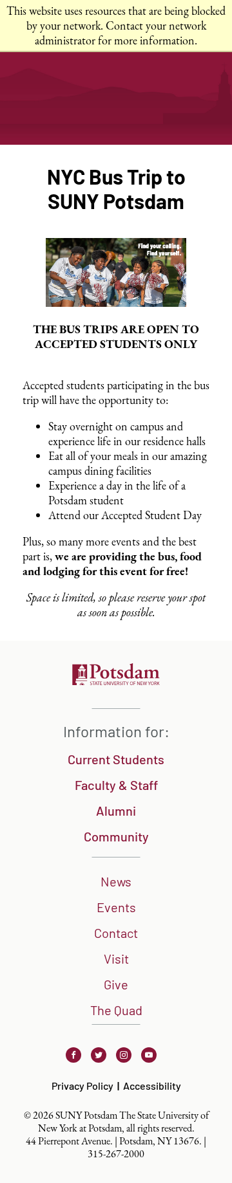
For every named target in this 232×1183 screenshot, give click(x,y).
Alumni (116, 810)
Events (116, 907)
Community (116, 836)
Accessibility (152, 1085)
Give (116, 984)
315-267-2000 (116, 1153)
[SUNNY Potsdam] (116, 681)
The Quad (116, 1010)
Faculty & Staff (116, 785)
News (116, 881)
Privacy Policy (82, 1085)
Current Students (116, 759)
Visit (116, 958)
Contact (116, 932)
